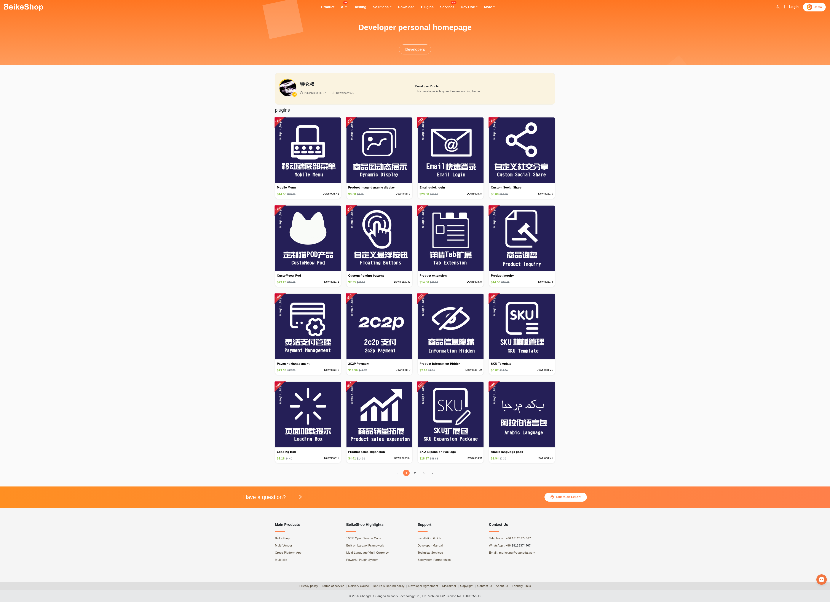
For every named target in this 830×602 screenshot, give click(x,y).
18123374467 (521, 545)
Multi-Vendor (283, 545)
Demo (818, 7)
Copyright (466, 586)
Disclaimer (449, 586)
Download (406, 7)
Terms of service (333, 586)
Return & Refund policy (388, 586)
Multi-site (281, 559)
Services (447, 6)
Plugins (427, 7)
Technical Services (430, 552)
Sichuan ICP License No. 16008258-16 (454, 596)
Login (794, 7)
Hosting (359, 7)
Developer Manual (430, 545)
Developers (415, 49)
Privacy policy (308, 586)
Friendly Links (521, 586)
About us (502, 586)
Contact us (484, 586)
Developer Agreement (423, 586)
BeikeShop (282, 538)
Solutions (381, 7)
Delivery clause (358, 586)
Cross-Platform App (288, 552)
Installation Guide (429, 538)
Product (327, 7)
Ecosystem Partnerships (434, 559)
